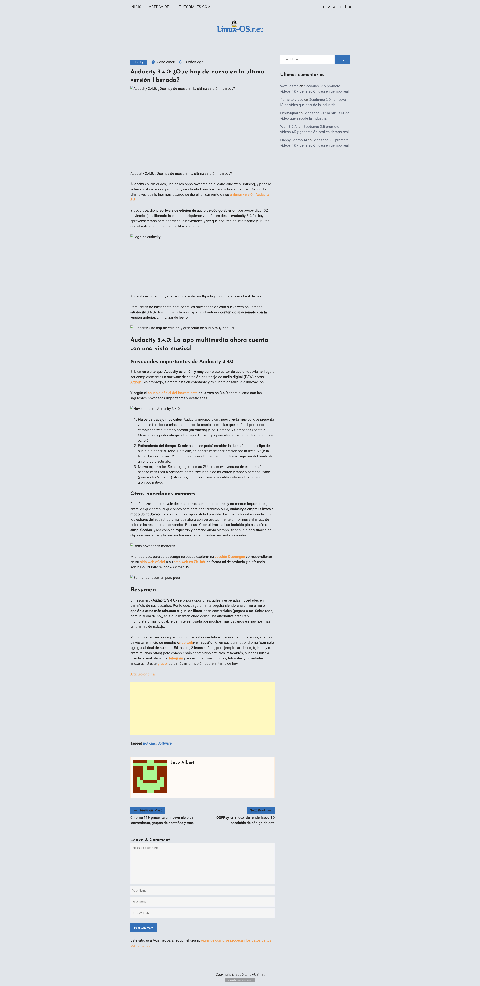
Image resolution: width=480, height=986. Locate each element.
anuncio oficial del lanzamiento (173, 393)
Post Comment (143, 928)
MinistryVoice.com (244, 980)
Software (165, 743)
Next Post (257, 810)
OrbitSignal (289, 113)
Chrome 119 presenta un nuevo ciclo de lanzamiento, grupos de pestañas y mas (162, 820)
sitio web (186, 642)
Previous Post (151, 810)
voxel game (289, 86)
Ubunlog (139, 62)
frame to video (291, 99)
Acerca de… (160, 7)
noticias (149, 743)
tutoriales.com (195, 7)
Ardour (135, 382)
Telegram (175, 658)
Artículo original (142, 674)
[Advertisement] (202, 708)
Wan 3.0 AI (289, 126)
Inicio (136, 7)
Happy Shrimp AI (293, 140)
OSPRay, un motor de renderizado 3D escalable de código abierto (245, 820)
